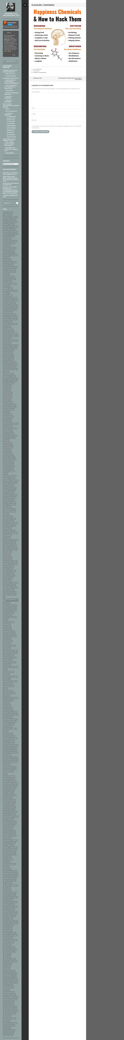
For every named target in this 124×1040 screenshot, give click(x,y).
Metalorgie (12, 743)
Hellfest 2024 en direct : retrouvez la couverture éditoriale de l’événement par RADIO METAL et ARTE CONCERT (10, 190)
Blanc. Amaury (7, 309)
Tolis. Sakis (6, 973)
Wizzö (9, 1025)
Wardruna (6, 1008)
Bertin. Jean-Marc (7, 297)
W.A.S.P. (14, 1006)
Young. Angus (6, 1030)
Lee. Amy (14, 662)
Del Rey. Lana (6, 411)
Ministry (5, 747)
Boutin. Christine (7, 326)
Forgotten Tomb (7, 494)
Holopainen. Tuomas (8, 578)
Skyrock (10, 911)
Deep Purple (6, 407)
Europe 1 (5, 471)
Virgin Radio (6, 1001)
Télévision (5, 954)
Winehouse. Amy (7, 1023)
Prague (5, 826)
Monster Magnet (7, 754)
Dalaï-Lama (14, 381)
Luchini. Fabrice (7, 697)
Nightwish (6, 781)
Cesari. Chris (11, 350)
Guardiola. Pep (7, 540)
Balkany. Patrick (11, 271)
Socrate (9, 916)
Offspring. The (10, 792)
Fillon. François (7, 487)
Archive (12, 250)
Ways (16, 1011)
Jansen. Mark (13, 594)
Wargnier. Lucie (13, 1008)
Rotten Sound (6, 876)
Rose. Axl (15, 871)
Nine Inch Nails (13, 781)
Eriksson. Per (6, 466)
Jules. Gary (13, 607)
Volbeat (12, 1004)
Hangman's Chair (7, 556)
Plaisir (5, 819)
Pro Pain (13, 830)
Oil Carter (6, 795)
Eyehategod (6, 478)
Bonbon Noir (14, 319)
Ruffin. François (13, 878)
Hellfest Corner (7, 570)
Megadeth (6, 731)
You (13, 1025)
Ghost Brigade (7, 511)
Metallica (12, 740)
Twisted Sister (14, 980)
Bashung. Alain (7, 278)
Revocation (13, 854)
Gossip (9, 525)
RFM (5, 857)
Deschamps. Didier (7, 421)
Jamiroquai (6, 594)
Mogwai (14, 747)
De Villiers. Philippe (7, 397)
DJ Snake (11, 433)
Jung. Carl (14, 610)
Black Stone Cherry (8, 307)
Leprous (5, 669)
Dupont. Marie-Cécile (8, 447)
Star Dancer (12, 932)
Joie (15, 605)
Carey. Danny (6, 347)
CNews (11, 359)
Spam (11, 925)
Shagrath (14, 892)
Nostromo (6, 785)
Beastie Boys (13, 283)
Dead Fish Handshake (8, 402)
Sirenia (5, 906)
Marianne (10, 716)
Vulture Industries (7, 1006)
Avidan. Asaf (6, 267)
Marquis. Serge (7, 719)
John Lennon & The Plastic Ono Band (10, 600)
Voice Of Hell (6, 1004)
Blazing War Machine (8, 312)
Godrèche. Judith (7, 518)
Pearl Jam (12, 809)
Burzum (15, 340)
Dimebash (6, 428)
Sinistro (12, 904)
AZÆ (5, 269)
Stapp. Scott (6, 932)
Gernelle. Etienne (7, 509)
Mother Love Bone (7, 759)
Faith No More (14, 480)
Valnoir (12, 987)
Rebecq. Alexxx (10, 845)
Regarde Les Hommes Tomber (10, 849)
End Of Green (6, 464)
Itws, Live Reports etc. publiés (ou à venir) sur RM (10, 87)
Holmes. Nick (11, 575)
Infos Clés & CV (10, 73)
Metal (7, 109)
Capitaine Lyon (7, 345)
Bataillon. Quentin (7, 281)
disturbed (5, 433)
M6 (12, 700)
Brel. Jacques (6, 333)
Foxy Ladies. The (7, 499)
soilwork (5, 918)
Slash (15, 911)
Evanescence (11, 471)
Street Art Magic (13, 940)
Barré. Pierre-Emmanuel (9, 276)
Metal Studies (14, 738)
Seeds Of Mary (14, 885)
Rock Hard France (7, 868)
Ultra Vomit (6, 985)
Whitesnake (12, 1013)
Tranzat (14, 975)
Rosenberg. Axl (7, 873)
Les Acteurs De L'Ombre (9, 671)
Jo (4, 597)
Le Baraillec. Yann (13, 652)
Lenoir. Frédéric (14, 667)
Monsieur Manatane (13, 752)
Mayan (5, 726)
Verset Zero (13, 994)
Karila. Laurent (13, 617)
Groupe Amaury (13, 532)
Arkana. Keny (6, 252)
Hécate (12, 566)
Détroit (16, 423)
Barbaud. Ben (6, 274)
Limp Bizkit (14, 676)
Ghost (13, 509)
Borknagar (6, 324)
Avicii (11, 264)
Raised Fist (14, 840)
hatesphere (6, 563)
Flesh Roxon (6, 490)
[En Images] (10, 132)
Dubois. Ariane (12, 437)
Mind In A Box (6, 745)
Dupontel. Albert (7, 449)
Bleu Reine (6, 314)
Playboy (5, 821)
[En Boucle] (10, 130)
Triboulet (5, 978)
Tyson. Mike (14, 982)
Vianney (5, 997)
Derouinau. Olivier (7, 418)
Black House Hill (13, 305)
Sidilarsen (15, 897)
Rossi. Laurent (14, 873)
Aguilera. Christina (7, 226)
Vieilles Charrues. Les (13, 997)
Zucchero (10, 1035)
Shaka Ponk (6, 894)
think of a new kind (13, 961)
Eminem (5, 461)
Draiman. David (13, 435)
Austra (14, 262)
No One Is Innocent (7, 783)
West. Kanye (6, 1013)
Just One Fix (11, 612)
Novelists (11, 785)
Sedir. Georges (6, 885)
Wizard (5, 1025)
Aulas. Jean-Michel (7, 262)
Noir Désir (15, 783)
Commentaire (36, 92)
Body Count (6, 316)
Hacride (14, 544)
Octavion (12, 790)
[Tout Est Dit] (11, 137)
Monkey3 (5, 752)
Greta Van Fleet (7, 530)
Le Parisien (6, 657)
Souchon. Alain (14, 923)
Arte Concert (6, 255)
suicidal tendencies (7, 944)
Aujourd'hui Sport (7, 259)
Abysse (14, 219)
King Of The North (7, 629)
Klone (5, 633)
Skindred (5, 909)
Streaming (6, 940)
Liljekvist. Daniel (7, 676)
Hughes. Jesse (14, 582)
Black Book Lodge (11, 302)
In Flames (15, 587)
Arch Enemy (6, 250)
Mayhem (10, 726)
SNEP (9, 913)
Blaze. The (14, 309)
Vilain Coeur (13, 999)
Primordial (10, 828)
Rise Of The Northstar (8, 859)
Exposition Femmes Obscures (10, 475)
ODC (5, 792)
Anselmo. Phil (6, 243)
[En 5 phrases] (11, 128)
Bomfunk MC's (7, 319)
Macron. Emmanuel (8, 707)
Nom (33, 108)
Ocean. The (6, 790)
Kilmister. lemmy (7, 626)
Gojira (13, 518)
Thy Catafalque (7, 968)
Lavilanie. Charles (7, 650)
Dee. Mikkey (13, 404)
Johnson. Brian (7, 603)
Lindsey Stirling (7, 681)
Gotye (13, 525)
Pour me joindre (11, 76)
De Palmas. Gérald (7, 395)
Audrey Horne (6, 257)
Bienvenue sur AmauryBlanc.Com (11, 14)
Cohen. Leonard (7, 362)
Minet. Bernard (14, 745)
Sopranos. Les (6, 923)
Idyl (9, 585)
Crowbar (13, 376)
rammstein (12, 842)
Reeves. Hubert (14, 847)
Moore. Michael (7, 757)
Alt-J (10, 233)
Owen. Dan (12, 802)
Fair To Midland (7, 480)
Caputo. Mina (14, 345)
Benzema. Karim (13, 290)
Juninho (5, 612)
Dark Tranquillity (7, 385)
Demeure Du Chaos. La (8, 416)
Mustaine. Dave (7, 764)
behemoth (6, 290)
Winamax (13, 1018)
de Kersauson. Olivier (8, 392)
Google (5, 523)
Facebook (12, 478)
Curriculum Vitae (7, 378)
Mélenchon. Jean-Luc (8, 733)
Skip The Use (11, 909)
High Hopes (11, 573)
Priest (5, 828)
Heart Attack (6, 566)
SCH (4, 883)
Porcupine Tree (7, 823)
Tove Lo (14, 973)
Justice (5, 614)
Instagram (11, 589)
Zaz (4, 1032)
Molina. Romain (12, 750)
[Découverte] (11, 125)
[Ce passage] (11, 121)
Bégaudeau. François (8, 288)
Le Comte (6, 655)
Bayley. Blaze (6, 283)
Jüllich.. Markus (7, 610)
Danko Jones (11, 383)
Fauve (5, 485)
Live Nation (11, 686)
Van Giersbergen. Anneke (9, 992)
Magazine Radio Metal (8, 709)
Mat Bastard (6, 724)
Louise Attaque (7, 695)
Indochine (6, 589)
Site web (34, 120)
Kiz (13, 631)
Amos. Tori (6, 236)
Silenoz (5, 899)
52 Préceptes (6, 217)
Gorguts (15, 523)
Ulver (11, 985)
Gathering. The (12, 504)
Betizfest (14, 297)
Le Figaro (11, 655)
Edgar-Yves (12, 456)
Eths (4, 468)
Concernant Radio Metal (11, 78)
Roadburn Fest (7, 861)
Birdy (16, 300)
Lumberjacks (14, 697)
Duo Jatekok (6, 440)
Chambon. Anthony (8, 352)
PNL (10, 821)
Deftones (5, 409)
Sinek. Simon (6, 904)
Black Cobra (6, 305)
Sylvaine (14, 949)
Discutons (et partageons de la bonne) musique (11, 105)
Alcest (13, 229)
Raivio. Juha (6, 842)
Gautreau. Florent (7, 506)
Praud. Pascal (11, 826)
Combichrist (6, 364)
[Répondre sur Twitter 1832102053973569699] (5, 55)
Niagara (5, 773)
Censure (5, 350)
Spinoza (5, 928)
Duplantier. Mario (7, 442)
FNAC (5, 492)
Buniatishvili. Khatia (8, 340)
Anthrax (13, 243)
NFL (12, 771)
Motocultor (15, 759)
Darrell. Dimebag (7, 388)
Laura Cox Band (7, 648)
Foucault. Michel (12, 497)
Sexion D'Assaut (7, 892)
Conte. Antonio (14, 364)
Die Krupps (9, 426)
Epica (12, 464)
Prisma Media (6, 830)
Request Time (6, 854)
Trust (15, 978)
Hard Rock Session (7, 561)
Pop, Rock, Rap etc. (11, 111)
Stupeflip (5, 942)
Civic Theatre (6, 357)
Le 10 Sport (15, 650)
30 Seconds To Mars (8, 214)
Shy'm (10, 897)
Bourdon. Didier (13, 324)
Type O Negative (7, 982)
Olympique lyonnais (8, 797)
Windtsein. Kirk (7, 1020)
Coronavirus (6, 366)
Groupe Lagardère (7, 535)
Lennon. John (6, 667)
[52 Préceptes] (11, 116)
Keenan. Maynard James (9, 622)
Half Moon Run (7, 549)
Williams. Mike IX (7, 1016)
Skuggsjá (5, 911)
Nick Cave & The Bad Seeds (9, 776)
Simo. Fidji (10, 899)
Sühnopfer (11, 942)
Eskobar (12, 466)
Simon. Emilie (6, 902)
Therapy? (13, 959)
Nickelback (6, 778)
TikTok (13, 970)
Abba (5, 219)
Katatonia (6, 619)
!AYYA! (5, 212)
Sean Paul (9, 883)
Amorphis (15, 233)
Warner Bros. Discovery (8, 1011)
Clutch (12, 357)
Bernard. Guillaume (8, 295)
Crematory (6, 371)
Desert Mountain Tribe (8, 423)
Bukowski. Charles (7, 338)
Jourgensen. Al (7, 607)
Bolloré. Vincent (13, 316)
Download (6, 435)
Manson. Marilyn (12, 712)
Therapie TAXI (6, 959)
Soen (14, 916)
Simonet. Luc (14, 902)
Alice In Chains (14, 231)
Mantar (5, 714)
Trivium (10, 978)
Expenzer (5, 473)
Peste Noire (12, 814)
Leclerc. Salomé (7, 662)
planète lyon (10, 819)
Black (5, 302)
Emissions (11, 461)
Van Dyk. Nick (6, 989)
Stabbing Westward (8, 930)
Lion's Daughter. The (8, 683)
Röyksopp (6, 878)
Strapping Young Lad (8, 937)
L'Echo (13, 633)
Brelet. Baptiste (14, 333)
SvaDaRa (12, 947)
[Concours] (10, 123)
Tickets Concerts (7, 970)
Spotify (10, 928)
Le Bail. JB (6, 652)
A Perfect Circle (14, 217)
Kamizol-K (6, 617)
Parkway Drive (12, 807)
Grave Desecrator (7, 528)
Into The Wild (6, 592)
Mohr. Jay (6, 750)
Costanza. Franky (7, 369)
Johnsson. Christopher (8, 605)
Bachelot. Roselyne (11, 269)
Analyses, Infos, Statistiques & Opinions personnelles (11, 81)
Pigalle (16, 816)
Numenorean (6, 788)
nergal (14, 769)
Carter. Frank (14, 347)
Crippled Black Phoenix (8, 373)
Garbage (13, 502)
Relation (13, 852)
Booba (10, 321)
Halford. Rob (14, 549)
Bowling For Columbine (9, 331)
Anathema (12, 236)
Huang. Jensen (7, 582)
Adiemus (14, 221)
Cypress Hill (15, 378)
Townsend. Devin (7, 975)
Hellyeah (5, 573)
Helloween (13, 570)
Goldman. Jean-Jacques (8, 521)
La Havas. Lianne (12, 636)
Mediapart (14, 728)
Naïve (14, 766)
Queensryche (6, 835)
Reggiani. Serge (7, 852)
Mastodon (14, 721)
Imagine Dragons (7, 587)
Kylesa (9, 633)
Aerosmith (6, 224)
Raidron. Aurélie (7, 840)
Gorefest (10, 523)
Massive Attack (7, 721)
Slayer (5, 913)
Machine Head (6, 702)
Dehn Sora (11, 409)
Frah (13, 499)
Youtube (13, 1030)
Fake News (6, 483)
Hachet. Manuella (11, 542)
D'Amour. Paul (7, 381)
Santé (10, 880)
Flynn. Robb (12, 490)
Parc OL (5, 807)
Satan (14, 880)
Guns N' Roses (14, 540)
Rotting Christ (14, 876)
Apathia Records (7, 245)
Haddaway (6, 547)
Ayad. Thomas (14, 267)
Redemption (6, 847)
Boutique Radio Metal (8, 328)
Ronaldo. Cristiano (7, 871)
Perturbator (6, 814)
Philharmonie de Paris (8, 816)
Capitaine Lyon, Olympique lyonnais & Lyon (11, 149)
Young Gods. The (7, 1027)
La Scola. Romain (7, 638)
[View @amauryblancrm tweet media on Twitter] (10, 51)
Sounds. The (6, 925)
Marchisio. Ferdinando (13, 714)
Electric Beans (6, 459)
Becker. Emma (7, 286)
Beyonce (5, 300)
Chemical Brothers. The (8, 354)
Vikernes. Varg (6, 999)
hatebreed (15, 561)
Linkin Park (14, 681)
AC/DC (5, 221)
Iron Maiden (13, 592)
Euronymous (10, 468)
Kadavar (10, 614)
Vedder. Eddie (6, 994)
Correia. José (13, 366)
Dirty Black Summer (8, 430)
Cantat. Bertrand (7, 343)
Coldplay (14, 362)
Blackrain (15, 307)
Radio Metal (13, 835)
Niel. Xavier (12, 778)
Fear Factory (10, 485)
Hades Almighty (13, 547)
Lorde (14, 693)
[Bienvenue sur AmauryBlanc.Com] (11, 7)
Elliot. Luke (13, 459)
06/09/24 (9, 32)
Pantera (5, 804)
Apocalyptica (6, 248)
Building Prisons (14, 335)
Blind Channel (13, 314)
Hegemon (6, 568)
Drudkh (5, 437)
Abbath (9, 219)
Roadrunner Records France (9, 864)
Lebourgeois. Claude (8, 660)
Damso (5, 383)
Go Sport (13, 511)
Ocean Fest (13, 788)
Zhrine (12, 1032)
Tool (10, 973)
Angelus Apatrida (7, 238)
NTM (16, 785)
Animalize (14, 240)
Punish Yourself (7, 833)
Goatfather (6, 513)
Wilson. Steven (7, 1018)
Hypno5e (5, 585)
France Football (7, 502)
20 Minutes (10, 212)
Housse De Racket (7, 580)
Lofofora (5, 688)
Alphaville (6, 233)
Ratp (5, 845)
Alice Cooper (6, 231)
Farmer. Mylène (13, 483)
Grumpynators (7, 537)
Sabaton (5, 880)
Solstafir (10, 918)
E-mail (34, 114)
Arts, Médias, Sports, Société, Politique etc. (9, 144)
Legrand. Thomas (7, 664)
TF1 (10, 954)
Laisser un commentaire (39, 72)
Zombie (5, 1035)
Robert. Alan (6, 866)
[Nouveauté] (11, 134)
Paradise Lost (11, 804)
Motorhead (6, 762)
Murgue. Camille (13, 762)
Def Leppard (13, 407)
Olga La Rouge (12, 795)
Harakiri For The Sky (8, 559)
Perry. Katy (6, 811)
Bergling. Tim (6, 293)
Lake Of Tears (6, 645)
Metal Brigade (6, 738)
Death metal (6, 404)
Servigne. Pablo (7, 887)
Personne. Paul (13, 811)
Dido (5, 426)
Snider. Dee (14, 913)
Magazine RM (9, 90)
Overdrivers (6, 802)
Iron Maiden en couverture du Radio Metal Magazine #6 (70, 79)
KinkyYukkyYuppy (7, 631)
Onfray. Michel (7, 800)
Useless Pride (6, 987)
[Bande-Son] (11, 119)
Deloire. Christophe (7, 414)
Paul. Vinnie (6, 809)
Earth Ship (6, 456)
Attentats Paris (14, 255)
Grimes (13, 530)
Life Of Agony (6, 674)
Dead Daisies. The (7, 399)
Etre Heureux (10, 153)
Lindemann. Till (7, 678)
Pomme (14, 821)
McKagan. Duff (7, 728)
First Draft (13, 487)
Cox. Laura (15, 369)
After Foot (12, 224)
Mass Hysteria (14, 719)
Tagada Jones (6, 951)
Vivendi (11, 1001)
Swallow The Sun (7, 949)
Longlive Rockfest (7, 693)
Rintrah (9, 857)
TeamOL (13, 951)
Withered (14, 1023)
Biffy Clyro (11, 300)
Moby (10, 747)
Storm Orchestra (13, 935)
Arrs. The (13, 252)
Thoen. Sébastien (7, 966)
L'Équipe (5, 636)
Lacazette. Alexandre (8, 641)
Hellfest (10, 568)
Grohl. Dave (6, 532)
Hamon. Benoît (7, 554)
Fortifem (5, 497)
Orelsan (13, 800)
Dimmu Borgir (13, 428)
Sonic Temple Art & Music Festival (10, 921)
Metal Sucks (6, 740)
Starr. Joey (6, 935)
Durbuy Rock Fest (7, 452)
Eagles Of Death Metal (8, 454)
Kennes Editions (7, 624)
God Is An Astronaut (8, 516)
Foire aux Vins (10, 492)
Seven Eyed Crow (7, 890)
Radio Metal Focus (7, 838)
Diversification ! (37, 78)
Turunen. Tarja (7, 980)
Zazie (8, 1032)
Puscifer (13, 833)
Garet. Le (5, 504)
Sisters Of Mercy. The (12, 906)
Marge (5, 716)
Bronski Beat (6, 335)
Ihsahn (13, 585)
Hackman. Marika (7, 544)
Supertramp (6, 947)
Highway (5, 575)
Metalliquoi (6, 743)
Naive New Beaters (7, 769)
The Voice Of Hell (7, 956)
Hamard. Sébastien (7, 551)
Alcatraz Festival (7, 229)
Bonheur (5, 321)
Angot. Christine (7, 240)
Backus (5, 271)
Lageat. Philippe (7, 643)
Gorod (5, 525)
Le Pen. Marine (13, 657)
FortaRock (14, 494)
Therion (5, 961)
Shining (5, 897)
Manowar (6, 712)
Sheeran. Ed (12, 894)
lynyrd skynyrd (7, 700)
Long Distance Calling (8, 690)
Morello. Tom (14, 757)
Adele (9, 221)
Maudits (12, 724)
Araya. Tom (13, 248)
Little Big (5, 686)
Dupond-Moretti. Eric (8, 445)
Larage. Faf (13, 645)
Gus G (5, 542)
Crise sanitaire (6, 376)
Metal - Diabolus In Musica (9, 735)
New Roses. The (7, 771)
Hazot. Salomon (13, 563)
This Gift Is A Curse (7, 963)
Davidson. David (7, 390)
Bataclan (14, 278)
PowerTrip (14, 823)
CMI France (6, 359)
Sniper (5, 916)
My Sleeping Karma (8, 766)
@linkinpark (7, 39)
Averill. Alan (6, 264)
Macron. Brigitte (7, 705)
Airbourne (15, 226)
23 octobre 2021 (37, 69)
